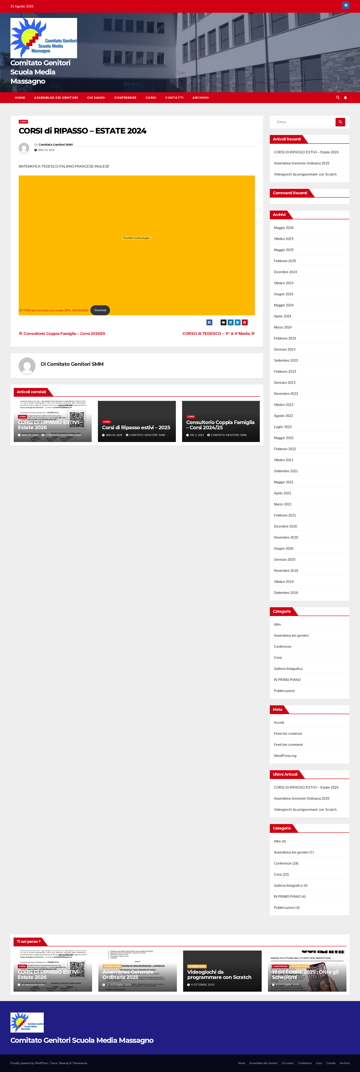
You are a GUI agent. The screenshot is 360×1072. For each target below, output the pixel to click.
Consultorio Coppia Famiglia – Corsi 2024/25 (64, 333)
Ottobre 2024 (284, 283)
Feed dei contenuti (288, 733)
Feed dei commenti (288, 744)
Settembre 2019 (286, 593)
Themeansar (79, 1063)
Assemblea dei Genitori (56, 98)
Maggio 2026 (284, 228)
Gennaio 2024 (284, 349)
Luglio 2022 (283, 427)
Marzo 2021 (283, 504)
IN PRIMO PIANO (287, 680)
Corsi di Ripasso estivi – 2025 (136, 427)
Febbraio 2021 (285, 515)
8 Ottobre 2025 (203, 984)
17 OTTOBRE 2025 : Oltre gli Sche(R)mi (305, 974)
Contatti (174, 98)
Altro (277, 624)
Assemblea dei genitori (291, 635)
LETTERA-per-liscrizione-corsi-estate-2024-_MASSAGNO (53, 310)
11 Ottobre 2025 (118, 984)
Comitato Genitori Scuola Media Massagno (40, 72)
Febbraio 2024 (285, 338)
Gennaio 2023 (284, 382)
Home (20, 98)
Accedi (279, 722)
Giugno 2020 (284, 548)
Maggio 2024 (284, 305)
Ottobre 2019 (284, 581)
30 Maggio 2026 (33, 984)
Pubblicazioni (284, 691)
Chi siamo (96, 98)
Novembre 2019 (286, 570)
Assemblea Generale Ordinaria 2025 (302, 163)
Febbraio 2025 (285, 261)
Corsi (151, 98)
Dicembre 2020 (285, 526)
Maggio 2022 (284, 438)
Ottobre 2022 (284, 405)
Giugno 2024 (284, 294)
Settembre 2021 (286, 471)
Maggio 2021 (284, 482)
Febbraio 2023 (285, 371)
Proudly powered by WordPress (29, 1063)
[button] (338, 97)
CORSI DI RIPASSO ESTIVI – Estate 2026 (50, 425)
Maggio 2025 (284, 250)
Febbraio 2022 (285, 449)
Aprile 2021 (282, 493)
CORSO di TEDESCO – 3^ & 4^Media (216, 333)
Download (100, 310)
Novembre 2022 (286, 393)
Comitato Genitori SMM (55, 144)
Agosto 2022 (283, 416)
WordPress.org (285, 756)
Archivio (200, 98)
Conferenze (125, 98)
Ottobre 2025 (284, 239)
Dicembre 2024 (285, 272)
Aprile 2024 (282, 316)
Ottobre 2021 (284, 460)
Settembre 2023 (286, 360)
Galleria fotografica (288, 668)
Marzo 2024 (283, 327)
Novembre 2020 (286, 537)
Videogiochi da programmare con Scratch (305, 174)
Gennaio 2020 (284, 559)
